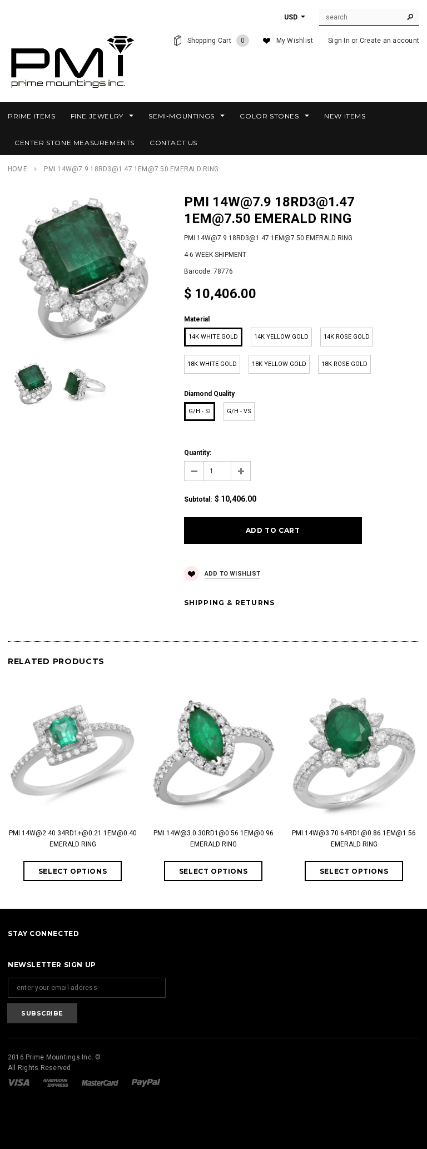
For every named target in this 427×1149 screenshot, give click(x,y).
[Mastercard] (101, 1082)
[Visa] (19, 1082)
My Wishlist (295, 40)
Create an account (389, 40)
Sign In (339, 40)
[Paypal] (146, 1082)
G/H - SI (199, 411)
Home (17, 169)
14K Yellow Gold (281, 336)
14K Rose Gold (347, 336)
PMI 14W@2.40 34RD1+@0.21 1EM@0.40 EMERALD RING (73, 838)
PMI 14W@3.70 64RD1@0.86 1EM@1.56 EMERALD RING (354, 838)
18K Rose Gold (344, 364)
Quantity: (197, 453)
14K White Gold (213, 336)
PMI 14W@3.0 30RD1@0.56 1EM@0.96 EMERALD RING (213, 838)
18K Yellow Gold (279, 364)
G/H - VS (239, 411)
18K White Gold (212, 364)
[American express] (56, 1082)
